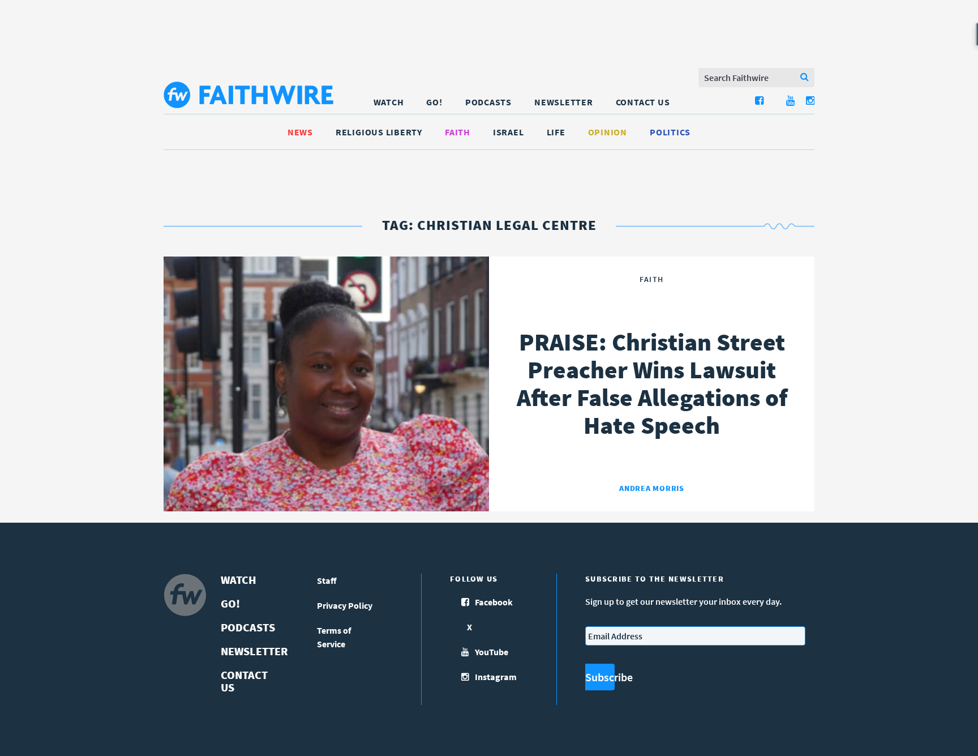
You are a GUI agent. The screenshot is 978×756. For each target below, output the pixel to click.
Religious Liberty (379, 132)
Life (556, 132)
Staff (327, 580)
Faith (457, 132)
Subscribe (600, 677)
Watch (389, 102)
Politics (670, 132)
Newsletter (563, 102)
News (300, 132)
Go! (434, 102)
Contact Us (643, 102)
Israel (508, 132)
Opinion (607, 132)
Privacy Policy (344, 605)
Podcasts (488, 102)
